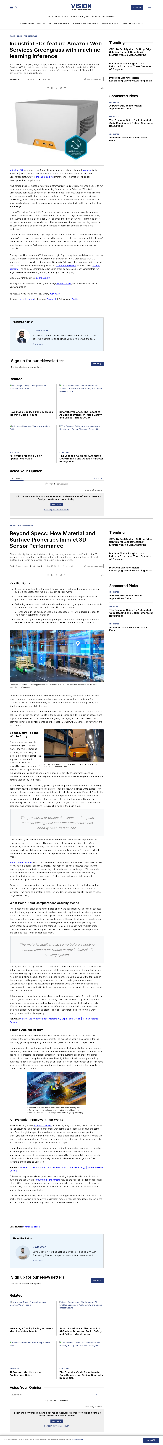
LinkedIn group (26, 299)
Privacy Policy (77, 1439)
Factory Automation (59, 23)
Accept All (151, 1440)
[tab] (17, 478)
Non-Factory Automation (85, 23)
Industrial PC (16, 170)
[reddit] (61, 88)
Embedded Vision (110, 23)
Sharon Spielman (31, 1227)
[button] (11, 7)
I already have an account (56, 509)
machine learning (45, 177)
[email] (65, 88)
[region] (57, 484)
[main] (81, 1440)
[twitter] (56, 88)
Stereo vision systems (21, 862)
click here (54, 293)
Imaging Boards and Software (23, 36)
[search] (16, 7)
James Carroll (16, 79)
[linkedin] (52, 88)
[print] (102, 88)
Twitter (75, 299)
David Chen (15, 566)
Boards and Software (132, 23)
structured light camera (48, 1180)
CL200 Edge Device (66, 265)
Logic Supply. (43, 278)
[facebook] (48, 88)
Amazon (87, 170)
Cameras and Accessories (32, 23)
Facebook (52, 299)
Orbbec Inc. (39, 566)
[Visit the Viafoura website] (97, 490)
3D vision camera (43, 1125)
